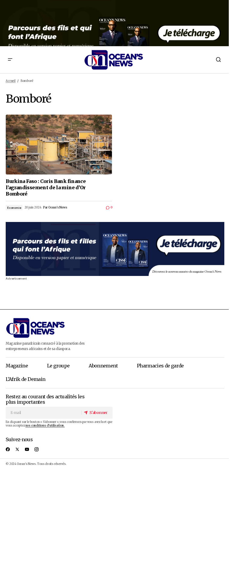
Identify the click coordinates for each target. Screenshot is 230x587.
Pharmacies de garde (160, 366)
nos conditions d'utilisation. (45, 425)
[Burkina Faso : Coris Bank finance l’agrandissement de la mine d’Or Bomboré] (59, 145)
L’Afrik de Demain (25, 379)
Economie (14, 207)
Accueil (11, 81)
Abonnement (103, 366)
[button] (10, 59)
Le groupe (58, 366)
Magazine (17, 366)
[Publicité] (115, 23)
